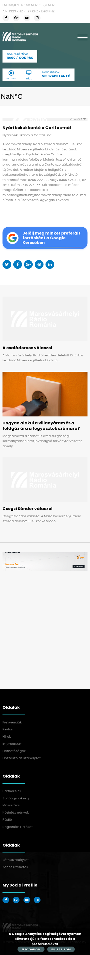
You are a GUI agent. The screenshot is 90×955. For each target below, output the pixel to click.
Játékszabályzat (15, 860)
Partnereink (11, 791)
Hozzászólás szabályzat (21, 758)
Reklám (8, 729)
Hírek (6, 736)
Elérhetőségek (14, 751)
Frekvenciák (12, 722)
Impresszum (12, 744)
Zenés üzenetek (15, 867)
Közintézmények (15, 812)
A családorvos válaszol (27, 348)
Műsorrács (11, 805)
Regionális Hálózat (17, 827)
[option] (45, 561)
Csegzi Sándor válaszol (27, 509)
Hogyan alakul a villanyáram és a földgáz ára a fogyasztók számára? (41, 425)
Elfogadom (31, 949)
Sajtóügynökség (15, 798)
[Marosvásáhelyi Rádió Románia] (20, 36)
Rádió (7, 820)
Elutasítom (61, 949)
